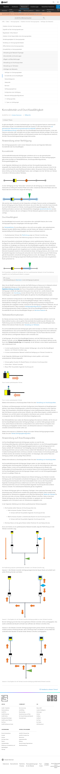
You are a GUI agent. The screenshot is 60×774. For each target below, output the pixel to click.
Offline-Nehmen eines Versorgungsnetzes (13, 46)
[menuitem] (10, 708)
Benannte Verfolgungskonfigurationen (14, 95)
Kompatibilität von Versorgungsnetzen (12, 49)
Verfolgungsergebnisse (10, 89)
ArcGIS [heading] (3, 704)
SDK (43, 10)
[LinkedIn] (55, 696)
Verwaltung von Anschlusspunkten (46, 402)
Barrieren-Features (40, 310)
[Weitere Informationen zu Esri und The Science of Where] (5, 698)
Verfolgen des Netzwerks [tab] (10, 69)
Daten (7, 21)
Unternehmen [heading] (5, 729)
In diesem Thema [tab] (7, 120)
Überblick (6, 6)
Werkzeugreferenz (29, 10)
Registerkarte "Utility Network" (10, 33)
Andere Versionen (17, 115)
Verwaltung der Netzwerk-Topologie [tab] (13, 52)
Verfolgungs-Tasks (10, 99)
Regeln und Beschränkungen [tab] (12, 59)
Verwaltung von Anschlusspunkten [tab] (13, 62)
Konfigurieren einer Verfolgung (12, 92)
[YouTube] (55, 699)
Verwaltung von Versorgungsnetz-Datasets (13, 42)
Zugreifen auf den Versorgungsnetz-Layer (13, 29)
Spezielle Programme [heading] (24, 729)
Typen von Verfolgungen (12, 102)
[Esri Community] (48, 699)
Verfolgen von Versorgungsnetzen (13, 72)
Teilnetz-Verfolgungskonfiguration (20, 433)
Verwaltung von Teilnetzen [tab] (11, 66)
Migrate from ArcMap (50, 10)
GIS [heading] (37, 704)
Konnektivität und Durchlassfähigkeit (14, 75)
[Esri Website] (4, 2)
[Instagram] (52, 699)
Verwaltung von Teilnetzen (31, 325)
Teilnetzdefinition (9, 227)
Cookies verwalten (46, 764)
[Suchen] (53, 2)
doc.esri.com (38, 14)
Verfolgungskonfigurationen (33, 306)
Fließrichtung (25, 235)
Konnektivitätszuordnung (9, 130)
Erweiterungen (35, 6)
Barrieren (7, 85)
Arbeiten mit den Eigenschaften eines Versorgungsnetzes (17, 36)
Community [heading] (22, 704)
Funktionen (15, 6)
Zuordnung (17, 293)
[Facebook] (48, 696)
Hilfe (20, 10)
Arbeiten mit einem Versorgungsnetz (30, 21)
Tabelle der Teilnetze (49, 494)
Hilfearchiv (27, 115)
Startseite (4, 10)
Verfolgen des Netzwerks (47, 21)
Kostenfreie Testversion (48, 6)
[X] (52, 696)
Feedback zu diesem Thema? (49, 689)
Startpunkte (7, 82)
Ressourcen (24, 6)
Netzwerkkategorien (10, 79)
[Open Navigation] (58, 2)
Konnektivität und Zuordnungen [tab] (12, 56)
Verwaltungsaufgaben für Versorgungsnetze (13, 39)
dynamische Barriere (45, 209)
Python (38, 10)
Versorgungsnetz (15, 21)
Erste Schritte (11, 10)
